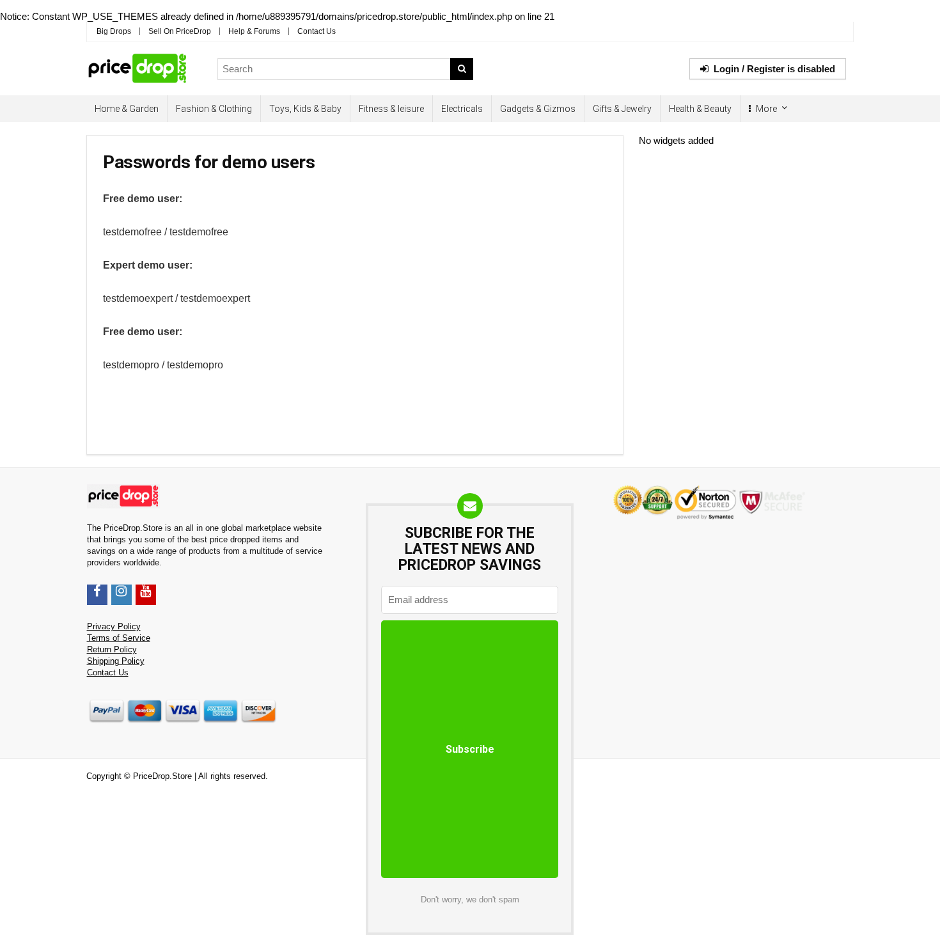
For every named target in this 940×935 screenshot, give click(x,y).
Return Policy (112, 649)
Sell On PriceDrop (179, 31)
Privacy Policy (114, 626)
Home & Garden (127, 109)
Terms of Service (118, 638)
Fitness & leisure (391, 109)
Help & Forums (254, 31)
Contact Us (316, 31)
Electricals (462, 109)
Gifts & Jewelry (622, 109)
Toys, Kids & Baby (305, 109)
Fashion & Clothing (214, 109)
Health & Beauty (700, 109)
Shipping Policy (116, 661)
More (765, 109)
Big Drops (114, 31)
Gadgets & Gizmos (538, 109)
